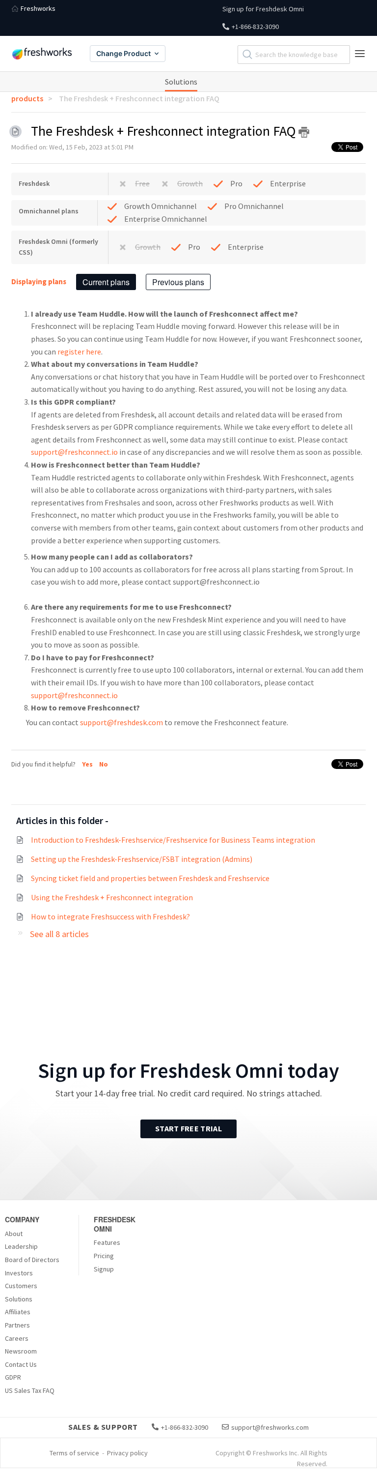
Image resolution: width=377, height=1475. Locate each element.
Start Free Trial (188, 1128)
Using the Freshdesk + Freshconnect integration (112, 897)
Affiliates (17, 1311)
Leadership (21, 1246)
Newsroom (21, 1351)
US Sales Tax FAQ (29, 1390)
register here (78, 351)
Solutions (181, 82)
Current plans (106, 282)
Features (107, 1242)
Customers (21, 1285)
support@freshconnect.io (74, 452)
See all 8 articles (59, 934)
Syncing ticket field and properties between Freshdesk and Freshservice (150, 878)
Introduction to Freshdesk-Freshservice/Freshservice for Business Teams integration (173, 840)
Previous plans (178, 282)
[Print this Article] (303, 132)
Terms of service (74, 1452)
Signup (104, 1269)
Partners (17, 1325)
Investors (19, 1272)
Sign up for (263, 8)
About (14, 1233)
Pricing (104, 1255)
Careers (16, 1338)
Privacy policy (127, 1452)
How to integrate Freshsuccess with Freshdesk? (110, 916)
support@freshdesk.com (122, 722)
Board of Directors (32, 1259)
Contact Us (21, 1364)
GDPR (13, 1377)
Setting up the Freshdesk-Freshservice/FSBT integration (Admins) (141, 859)
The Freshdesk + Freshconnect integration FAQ (139, 98)
